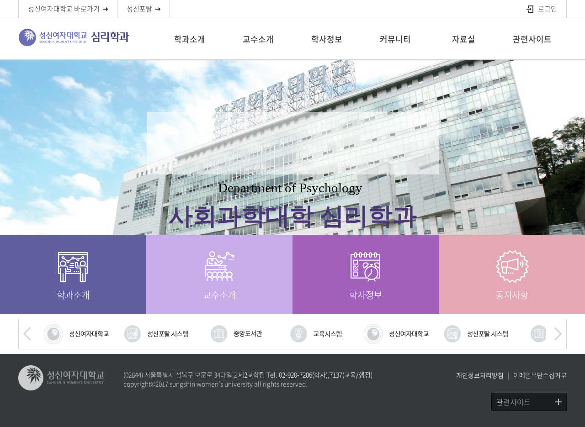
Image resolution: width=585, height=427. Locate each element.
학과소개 (189, 39)
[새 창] (77, 334)
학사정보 (326, 39)
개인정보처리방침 (480, 375)
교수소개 (258, 39)
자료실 (463, 39)
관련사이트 (532, 39)
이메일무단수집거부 (540, 375)
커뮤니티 (395, 39)
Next (557, 334)
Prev (28, 334)
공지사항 (511, 294)
